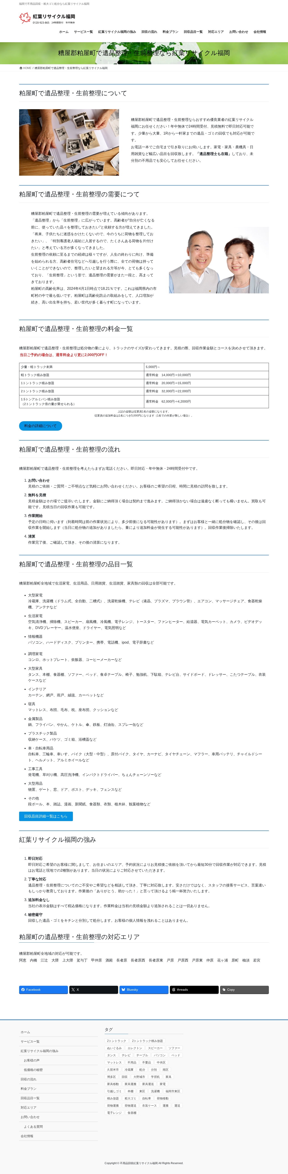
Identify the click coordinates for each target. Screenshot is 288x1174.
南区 (166, 1069)
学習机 (155, 1077)
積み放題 (113, 1098)
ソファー (174, 1048)
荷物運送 (130, 1105)
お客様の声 (32, 1060)
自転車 (146, 1098)
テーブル (142, 1055)
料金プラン (28, 1088)
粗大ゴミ (130, 1098)
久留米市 (113, 1069)
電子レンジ (114, 1112)
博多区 (111, 1077)
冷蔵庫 (129, 1069)
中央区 (161, 1062)
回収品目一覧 (30, 1098)
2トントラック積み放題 (147, 1041)
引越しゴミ (114, 1091)
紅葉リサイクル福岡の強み (39, 1051)
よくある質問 (33, 1126)
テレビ (126, 1055)
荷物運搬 (113, 1105)
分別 (154, 1069)
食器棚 (132, 1112)
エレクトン (135, 1048)
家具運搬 (130, 1084)
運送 (177, 1105)
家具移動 (113, 1084)
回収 (125, 1077)
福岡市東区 (173, 1091)
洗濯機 (155, 1091)
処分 (142, 1069)
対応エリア (28, 1107)
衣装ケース (149, 1105)
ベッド (175, 1055)
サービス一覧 (30, 1041)
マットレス (114, 1062)
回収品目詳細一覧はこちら (46, 816)
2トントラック (116, 1041)
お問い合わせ (30, 1117)
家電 (163, 1084)
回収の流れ (28, 1079)
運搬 (166, 1105)
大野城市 (139, 1077)
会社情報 (27, 1136)
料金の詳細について (40, 426)
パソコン (160, 1055)
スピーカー (155, 1048)
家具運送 (148, 1084)
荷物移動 (163, 1098)
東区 (142, 1091)
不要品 (146, 1062)
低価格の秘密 (33, 1070)
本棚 (130, 1091)
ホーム (25, 1032)
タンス (111, 1055)
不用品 (132, 1062)
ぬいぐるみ (114, 1048)
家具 (168, 1077)
